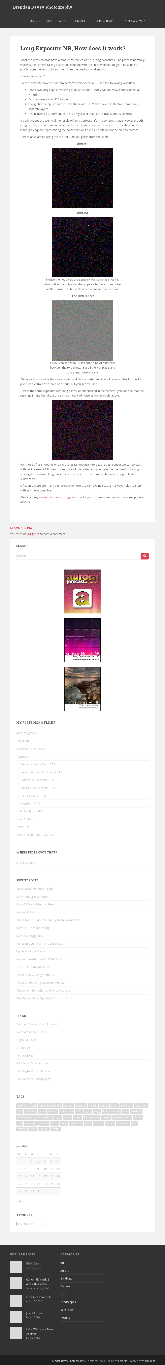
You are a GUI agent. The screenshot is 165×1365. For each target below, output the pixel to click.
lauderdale (66, 1111)
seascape (30, 1123)
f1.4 (20, 1111)
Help (63, 1294)
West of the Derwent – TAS (38, 788)
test (134, 1123)
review (106, 1117)
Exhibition (22, 741)
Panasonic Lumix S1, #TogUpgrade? (39, 943)
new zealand (44, 1117)
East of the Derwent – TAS (38, 780)
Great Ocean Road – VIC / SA (35, 835)
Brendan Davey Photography (42, 7)
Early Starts (33, 1263)
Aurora (68, 1105)
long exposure (111, 1111)
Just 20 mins (34, 1313)
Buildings (66, 1278)
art (34, 1105)
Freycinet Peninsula (38, 1297)
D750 (114, 1105)
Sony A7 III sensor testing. (33, 928)
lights (88, 1111)
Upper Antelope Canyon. (32, 951)
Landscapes (68, 1302)
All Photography (26, 733)
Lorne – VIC (23, 827)
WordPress (148, 1361)
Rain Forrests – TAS (33, 795)
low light (136, 1111)
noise (77, 1117)
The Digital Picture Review (33, 1071)
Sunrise (99, 1123)
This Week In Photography (33, 1079)
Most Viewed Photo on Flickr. (35, 889)
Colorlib (122, 1361)
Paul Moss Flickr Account (32, 1063)
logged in (33, 534)
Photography (91, 1117)
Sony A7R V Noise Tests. (32, 896)
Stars (88, 1123)
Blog (49, 21)
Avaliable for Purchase (30, 749)
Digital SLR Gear (26, 1040)
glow (42, 1111)
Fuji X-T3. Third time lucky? (33, 967)
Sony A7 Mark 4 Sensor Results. (37, 904)
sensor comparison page (55, 497)
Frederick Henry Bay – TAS (38, 764)
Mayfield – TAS (30, 803)
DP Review (23, 1048)
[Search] (145, 556)
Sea (20, 1123)
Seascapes (67, 1310)
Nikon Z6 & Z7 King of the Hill (35, 975)
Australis (81, 1105)
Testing (65, 1317)
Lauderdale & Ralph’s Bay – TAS (41, 772)
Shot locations (25, 863)
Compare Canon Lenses (32, 1032)
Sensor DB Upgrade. (29, 936)
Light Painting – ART (29, 811)
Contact (79, 21)
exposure (141, 1105)
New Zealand (25, 819)
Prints (33, 21)
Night (58, 1117)
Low (125, 1111)
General (65, 1286)
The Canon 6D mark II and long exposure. (43, 990)
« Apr (19, 1201)
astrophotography (50, 1105)
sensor (44, 1123)
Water (56, 1129)
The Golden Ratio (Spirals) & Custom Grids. (44, 998)
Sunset (110, 1123)
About (63, 21)
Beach (93, 1105)
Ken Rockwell (25, 1055)
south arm (76, 1123)
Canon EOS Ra (25, 912)
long (97, 1111)
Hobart (52, 1111)
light (78, 1111)
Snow (54, 1123)
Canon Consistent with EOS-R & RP (39, 959)
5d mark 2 (23, 1105)
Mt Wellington (25, 1117)
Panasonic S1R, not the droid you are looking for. (48, 920)
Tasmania (22, 756)
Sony (63, 1123)
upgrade (44, 1129)
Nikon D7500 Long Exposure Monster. (41, 983)
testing (21, 1129)
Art (62, 1263)
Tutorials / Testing (103, 21)
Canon (104, 1105)
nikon (67, 1117)
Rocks (138, 1117)
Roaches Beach (122, 1117)
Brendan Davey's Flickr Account (36, 1024)
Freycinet (31, 1111)
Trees (32, 1129)
